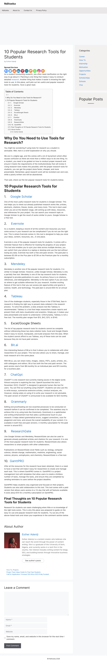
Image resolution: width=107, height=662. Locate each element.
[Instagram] (39, 71)
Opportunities (84, 71)
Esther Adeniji (18, 132)
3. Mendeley (16, 108)
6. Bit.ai (14, 115)
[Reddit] (14, 71)
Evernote (17, 223)
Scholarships (84, 78)
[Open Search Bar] (104, 10)
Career (82, 57)
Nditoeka (10, 3)
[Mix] (30, 71)
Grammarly (19, 401)
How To (9, 570)
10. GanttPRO (16, 125)
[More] (43, 71)
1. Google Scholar (17, 103)
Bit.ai (14, 345)
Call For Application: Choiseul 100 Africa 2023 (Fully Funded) (27, 574)
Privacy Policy (41, 10)
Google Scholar (21, 196)
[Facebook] (6, 71)
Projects (16, 570)
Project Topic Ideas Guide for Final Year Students (23, 572)
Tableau (16, 296)
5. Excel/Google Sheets (19, 112)
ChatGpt (17, 374)
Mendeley (18, 264)
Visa (81, 85)
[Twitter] (10, 71)
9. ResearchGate (17, 122)
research (15, 79)
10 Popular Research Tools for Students (22, 100)
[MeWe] (26, 71)
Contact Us (28, 10)
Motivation (83, 67)
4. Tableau (15, 110)
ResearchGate (21, 431)
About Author (15, 129)
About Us (16, 10)
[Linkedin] (18, 71)
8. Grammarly (16, 120)
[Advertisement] (53, 28)
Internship (83, 64)
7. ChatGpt (14, 117)
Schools (82, 81)
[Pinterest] (22, 71)
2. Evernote (15, 105)
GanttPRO (17, 461)
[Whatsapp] (35, 71)
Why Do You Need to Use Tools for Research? (24, 98)
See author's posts (33, 561)
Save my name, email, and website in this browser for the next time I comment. (35, 637)
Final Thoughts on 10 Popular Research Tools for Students (31, 127)
